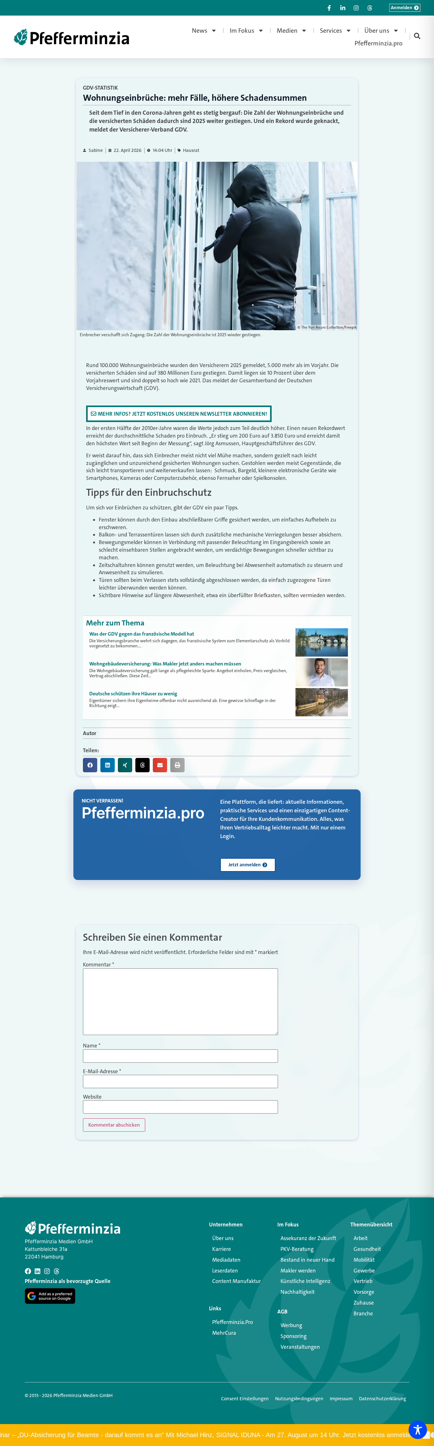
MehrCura (224, 1332)
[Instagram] (47, 1271)
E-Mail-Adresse (102, 1071)
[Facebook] (28, 1271)
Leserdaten (225, 1270)
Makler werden (298, 1270)
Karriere (221, 1248)
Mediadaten (226, 1259)
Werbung (291, 1325)
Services (331, 30)
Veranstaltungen (300, 1346)
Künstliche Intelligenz (305, 1281)
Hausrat (191, 150)
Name (91, 1045)
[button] (90, 765)
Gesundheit (367, 1248)
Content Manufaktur (236, 1281)
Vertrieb (363, 1281)
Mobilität (364, 1259)
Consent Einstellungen (245, 1398)
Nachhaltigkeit (298, 1291)
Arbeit (361, 1238)
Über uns (377, 30)
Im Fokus (242, 30)
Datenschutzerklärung (382, 1398)
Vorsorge (364, 1291)
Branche (363, 1313)
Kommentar (98, 964)
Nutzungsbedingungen (299, 1398)
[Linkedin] (37, 1271)
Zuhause (364, 1302)
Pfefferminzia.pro (379, 43)
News (199, 30)
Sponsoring (294, 1336)
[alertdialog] (217, 1435)
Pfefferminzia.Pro (232, 1322)
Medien (287, 30)
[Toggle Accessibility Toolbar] (418, 1430)
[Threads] (56, 1271)
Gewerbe (364, 1270)
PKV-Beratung (297, 1248)
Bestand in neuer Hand (308, 1259)
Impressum (341, 1398)
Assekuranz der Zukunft (308, 1238)
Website (92, 1097)
